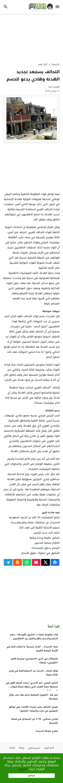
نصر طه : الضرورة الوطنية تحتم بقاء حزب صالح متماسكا (33, 697)
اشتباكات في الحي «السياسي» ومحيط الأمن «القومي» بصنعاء (34, 661)
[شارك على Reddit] (17, 562)
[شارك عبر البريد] (36, 562)
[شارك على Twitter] (45, 562)
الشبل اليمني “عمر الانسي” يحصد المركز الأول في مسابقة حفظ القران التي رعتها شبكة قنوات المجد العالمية (32, 687)
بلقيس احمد (54, 87)
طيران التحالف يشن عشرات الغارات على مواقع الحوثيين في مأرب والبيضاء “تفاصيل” (33, 709)
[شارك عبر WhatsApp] (26, 562)
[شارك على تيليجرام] (8, 562)
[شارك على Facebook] (54, 562)
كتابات (12, 748)
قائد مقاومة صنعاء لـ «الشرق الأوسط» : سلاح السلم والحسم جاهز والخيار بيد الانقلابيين (34, 636)
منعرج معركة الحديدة (47, 731)
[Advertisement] (31, 38)
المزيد (23, 769)
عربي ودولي (34, 748)
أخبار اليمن (43, 64)
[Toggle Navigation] (58, 7)
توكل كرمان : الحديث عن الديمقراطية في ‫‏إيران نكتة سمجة (33, 673)
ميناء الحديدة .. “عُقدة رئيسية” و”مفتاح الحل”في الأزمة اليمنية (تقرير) (32, 648)
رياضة (21, 748)
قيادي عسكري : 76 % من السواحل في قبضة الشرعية (34, 721)
